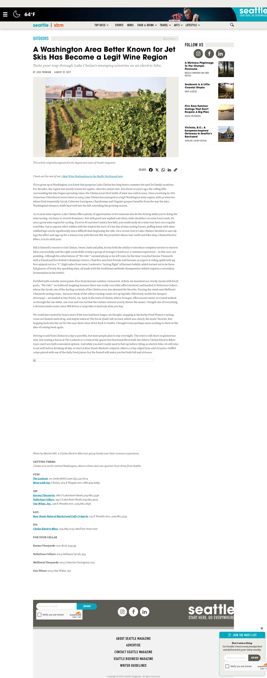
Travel (164, 25)
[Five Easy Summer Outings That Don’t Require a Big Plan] (209, 113)
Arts (177, 25)
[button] (108, 25)
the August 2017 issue (82, 162)
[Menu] (5, 14)
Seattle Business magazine (133, 659)
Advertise (133, 645)
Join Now (87, 606)
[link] (106, 38)
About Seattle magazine (133, 638)
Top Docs (100, 25)
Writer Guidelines (133, 665)
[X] (157, 170)
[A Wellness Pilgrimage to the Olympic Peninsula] (209, 70)
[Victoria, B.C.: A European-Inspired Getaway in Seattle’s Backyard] (209, 135)
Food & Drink (146, 25)
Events (119, 25)
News (130, 25)
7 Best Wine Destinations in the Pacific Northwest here (92, 176)
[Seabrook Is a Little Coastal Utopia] (209, 92)
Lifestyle (191, 25)
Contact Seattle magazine (133, 652)
